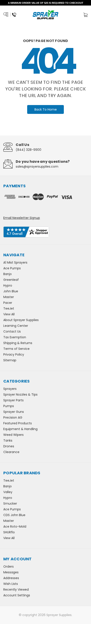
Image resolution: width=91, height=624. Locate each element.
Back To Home (45, 109)
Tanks (7, 440)
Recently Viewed (16, 589)
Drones (8, 446)
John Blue (10, 291)
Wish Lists (10, 584)
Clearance (11, 452)
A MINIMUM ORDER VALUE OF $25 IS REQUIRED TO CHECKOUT (45, 3)
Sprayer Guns (13, 412)
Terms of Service (16, 348)
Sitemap (9, 360)
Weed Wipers (13, 435)
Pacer (7, 303)
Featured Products (17, 423)
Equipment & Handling (20, 429)
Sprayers (10, 389)
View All (9, 314)
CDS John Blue (14, 515)
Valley (7, 492)
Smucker (10, 503)
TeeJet (8, 308)
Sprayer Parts (13, 400)
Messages (11, 572)
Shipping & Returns (17, 343)
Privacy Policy (13, 354)
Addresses (11, 578)
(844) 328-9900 (28, 149)
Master (8, 297)
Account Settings (16, 595)
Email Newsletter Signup (21, 218)
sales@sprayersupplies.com (37, 166)
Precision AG (12, 417)
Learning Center (15, 325)
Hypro (7, 285)
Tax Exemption (14, 337)
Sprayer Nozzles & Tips (20, 394)
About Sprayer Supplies (21, 320)
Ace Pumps (12, 268)
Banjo (7, 274)
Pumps (8, 406)
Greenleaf (11, 280)
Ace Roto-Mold (14, 526)
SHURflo (9, 532)
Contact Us (12, 331)
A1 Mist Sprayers (15, 262)
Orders (8, 566)
